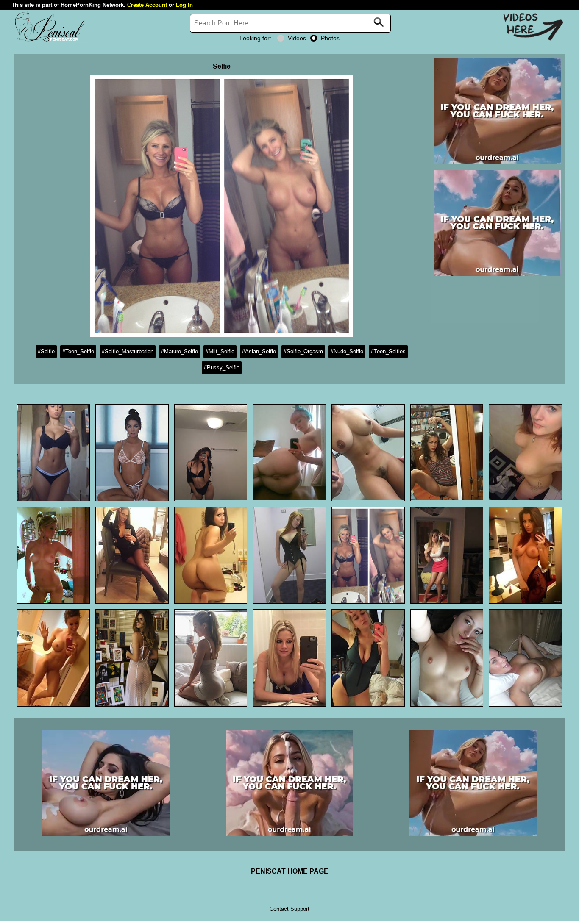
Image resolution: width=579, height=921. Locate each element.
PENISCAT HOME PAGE (289, 871)
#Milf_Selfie (220, 351)
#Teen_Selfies (388, 351)
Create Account (147, 5)
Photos (330, 38)
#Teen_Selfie (78, 351)
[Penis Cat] (50, 40)
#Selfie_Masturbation (127, 351)
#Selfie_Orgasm (303, 351)
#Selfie (46, 351)
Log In (184, 5)
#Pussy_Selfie (221, 367)
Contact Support (289, 909)
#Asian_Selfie (259, 351)
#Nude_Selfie (347, 351)
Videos (297, 38)
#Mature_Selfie (179, 351)
